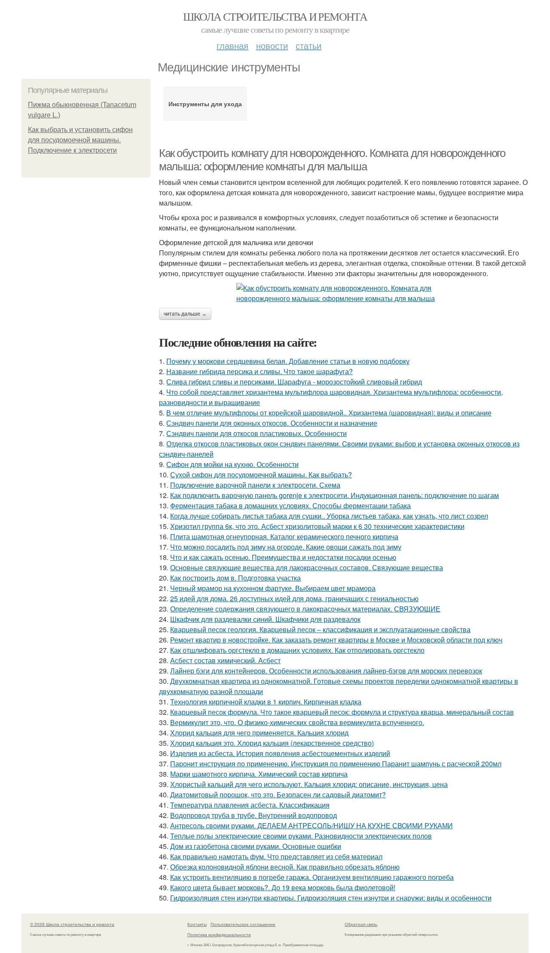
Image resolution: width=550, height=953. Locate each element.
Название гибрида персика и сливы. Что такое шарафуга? (259, 371)
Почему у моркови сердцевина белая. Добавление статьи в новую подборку (287, 361)
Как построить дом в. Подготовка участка (235, 578)
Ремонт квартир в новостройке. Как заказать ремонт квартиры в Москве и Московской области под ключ (336, 640)
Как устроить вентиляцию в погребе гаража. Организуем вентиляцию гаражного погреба (312, 877)
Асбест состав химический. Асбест (225, 660)
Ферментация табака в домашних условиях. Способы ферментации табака (290, 505)
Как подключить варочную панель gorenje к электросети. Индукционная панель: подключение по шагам (334, 495)
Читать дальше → (185, 314)
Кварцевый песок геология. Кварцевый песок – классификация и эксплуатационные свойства (320, 629)
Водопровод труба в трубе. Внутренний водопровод (253, 815)
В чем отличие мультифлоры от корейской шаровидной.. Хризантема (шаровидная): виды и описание (329, 413)
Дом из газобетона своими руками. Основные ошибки (255, 846)
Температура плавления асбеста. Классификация (250, 805)
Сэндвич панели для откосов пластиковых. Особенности (256, 433)
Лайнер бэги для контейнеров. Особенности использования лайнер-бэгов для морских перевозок (326, 671)
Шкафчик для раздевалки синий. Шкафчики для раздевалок (265, 619)
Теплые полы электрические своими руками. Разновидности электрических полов (301, 836)
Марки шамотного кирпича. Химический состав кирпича (259, 774)
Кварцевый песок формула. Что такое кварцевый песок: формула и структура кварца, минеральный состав (342, 712)
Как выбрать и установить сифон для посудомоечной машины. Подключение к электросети (80, 140)
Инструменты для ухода (205, 103)
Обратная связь (361, 924)
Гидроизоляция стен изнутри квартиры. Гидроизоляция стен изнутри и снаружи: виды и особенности (331, 898)
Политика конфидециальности (219, 934)
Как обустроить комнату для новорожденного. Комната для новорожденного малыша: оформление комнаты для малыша (332, 160)
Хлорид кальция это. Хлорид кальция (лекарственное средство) (272, 743)
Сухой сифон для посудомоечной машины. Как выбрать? (261, 475)
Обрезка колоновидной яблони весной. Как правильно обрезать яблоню (285, 867)
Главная (232, 45)
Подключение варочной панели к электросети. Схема (255, 485)
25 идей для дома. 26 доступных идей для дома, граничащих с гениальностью (294, 598)
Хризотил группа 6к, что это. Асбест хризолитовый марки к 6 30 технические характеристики (317, 526)
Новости (272, 45)
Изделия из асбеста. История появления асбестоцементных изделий (280, 753)
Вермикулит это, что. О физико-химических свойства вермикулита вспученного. (297, 722)
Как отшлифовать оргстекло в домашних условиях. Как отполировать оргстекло (297, 650)
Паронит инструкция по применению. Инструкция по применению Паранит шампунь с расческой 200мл (335, 764)
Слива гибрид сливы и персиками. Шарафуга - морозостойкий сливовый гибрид (294, 382)
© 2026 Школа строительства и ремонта (72, 924)
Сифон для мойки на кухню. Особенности (232, 464)
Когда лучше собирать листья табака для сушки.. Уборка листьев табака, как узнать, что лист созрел (329, 516)
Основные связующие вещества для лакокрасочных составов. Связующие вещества (306, 567)
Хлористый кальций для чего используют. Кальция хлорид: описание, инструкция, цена (309, 784)
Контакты (197, 924)
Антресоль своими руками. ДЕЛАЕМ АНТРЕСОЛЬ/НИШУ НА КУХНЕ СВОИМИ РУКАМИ (311, 825)
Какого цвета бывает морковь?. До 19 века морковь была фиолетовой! (282, 887)
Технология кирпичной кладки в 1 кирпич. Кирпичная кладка (265, 702)
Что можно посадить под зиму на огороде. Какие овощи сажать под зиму (285, 547)
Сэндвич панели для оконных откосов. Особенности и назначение (271, 423)
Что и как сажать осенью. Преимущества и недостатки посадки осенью (283, 557)
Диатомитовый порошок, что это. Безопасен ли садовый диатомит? (278, 794)
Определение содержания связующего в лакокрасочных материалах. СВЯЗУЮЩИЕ (305, 609)
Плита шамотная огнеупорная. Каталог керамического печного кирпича (284, 536)
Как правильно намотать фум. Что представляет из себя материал (276, 856)
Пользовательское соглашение (243, 924)
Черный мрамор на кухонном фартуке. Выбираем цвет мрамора (273, 588)
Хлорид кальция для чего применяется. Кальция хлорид (259, 733)
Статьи (308, 45)
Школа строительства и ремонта (275, 16)
